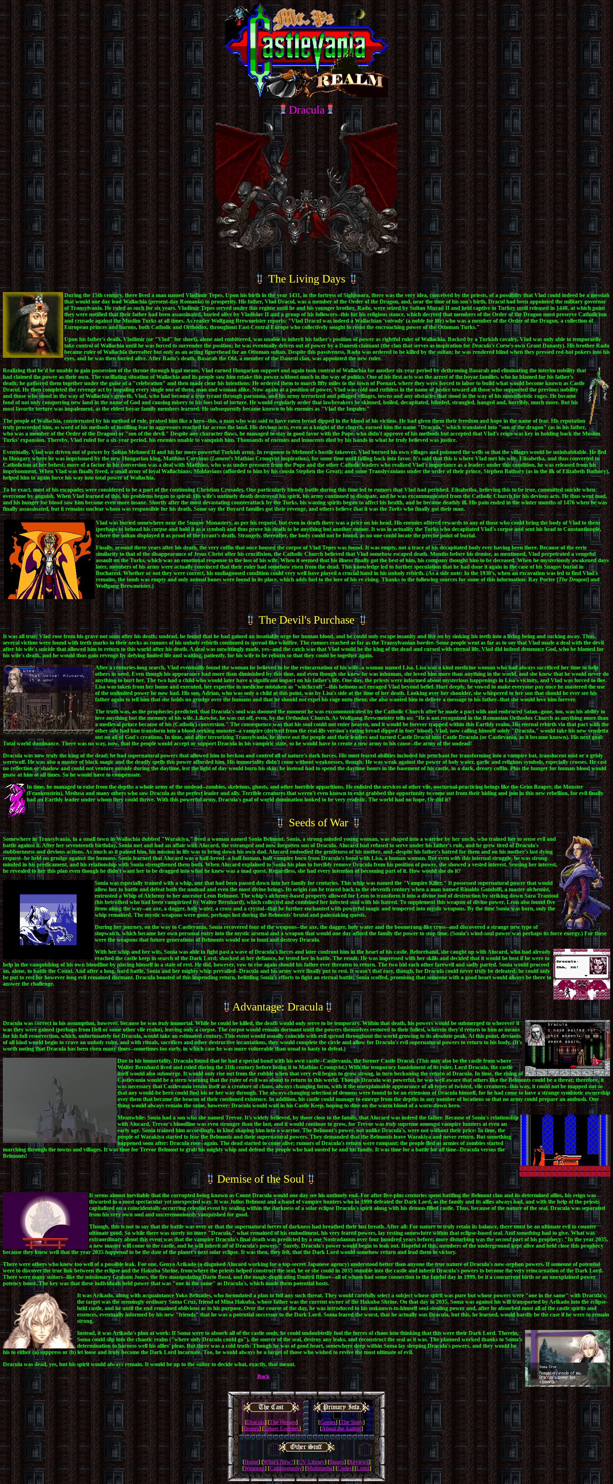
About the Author (341, 1428)
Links (363, 1468)
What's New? (278, 1462)
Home (251, 1462)
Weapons (254, 1468)
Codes (344, 1468)
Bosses (251, 1428)
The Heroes (283, 1422)
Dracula (256, 1422)
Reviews (359, 1462)
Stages (337, 1462)
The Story (352, 1422)
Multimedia (319, 1468)
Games (328, 1422)
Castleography (286, 1468)
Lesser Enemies (281, 1428)
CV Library (311, 1462)
